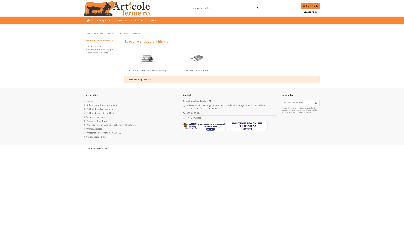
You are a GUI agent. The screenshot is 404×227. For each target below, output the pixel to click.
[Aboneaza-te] (316, 103)
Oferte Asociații (94, 129)
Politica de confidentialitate (100, 113)
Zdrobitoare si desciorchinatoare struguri (147, 70)
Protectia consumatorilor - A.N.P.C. (103, 132)
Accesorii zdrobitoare (197, 70)
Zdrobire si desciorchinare (98, 40)
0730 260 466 (193, 113)
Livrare (89, 101)
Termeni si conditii (95, 117)
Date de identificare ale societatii (102, 105)
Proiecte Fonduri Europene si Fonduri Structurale (111, 125)
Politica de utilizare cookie (99, 109)
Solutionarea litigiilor (96, 137)
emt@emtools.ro (195, 117)
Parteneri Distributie (96, 121)
